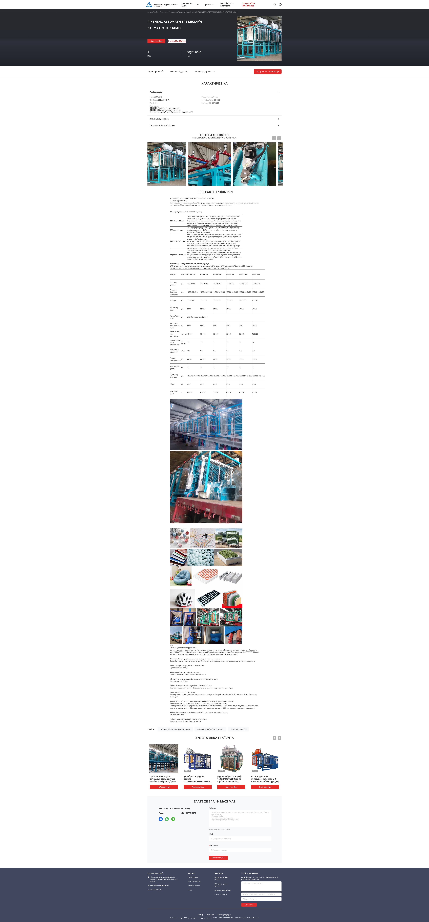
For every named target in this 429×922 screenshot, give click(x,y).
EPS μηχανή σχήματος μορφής (180, 12)
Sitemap (200, 915)
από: (211, 834)
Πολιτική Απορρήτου (224, 915)
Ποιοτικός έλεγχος (194, 885)
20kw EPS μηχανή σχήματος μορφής (210, 729)
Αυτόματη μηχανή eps (238, 729)
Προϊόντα (163, 12)
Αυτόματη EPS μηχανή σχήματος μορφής (175, 729)
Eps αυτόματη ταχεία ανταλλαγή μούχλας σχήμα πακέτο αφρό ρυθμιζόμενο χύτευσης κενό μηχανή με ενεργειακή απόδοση (163, 781)
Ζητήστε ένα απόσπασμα (267, 71)
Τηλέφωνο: (214, 845)
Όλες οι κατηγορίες (220, 894)
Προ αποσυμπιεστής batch (222, 890)
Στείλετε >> (249, 905)
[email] (161, 819)
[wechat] (173, 819)
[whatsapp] (167, 819)
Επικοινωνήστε (218, 858)
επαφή (190, 890)
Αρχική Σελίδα (152, 12)
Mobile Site (210, 915)
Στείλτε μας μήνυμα (176, 41)
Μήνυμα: (213, 808)
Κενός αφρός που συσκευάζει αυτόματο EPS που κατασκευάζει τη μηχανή (265, 779)
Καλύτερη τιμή (156, 41)
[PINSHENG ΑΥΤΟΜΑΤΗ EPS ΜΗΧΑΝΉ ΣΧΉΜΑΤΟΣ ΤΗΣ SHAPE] (259, 38)
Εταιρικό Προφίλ (193, 877)
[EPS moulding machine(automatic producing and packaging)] (169, 164)
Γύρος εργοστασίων (194, 881)
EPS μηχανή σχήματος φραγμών (221, 885)
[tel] (179, 819)
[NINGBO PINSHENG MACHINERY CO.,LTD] (154, 4)
